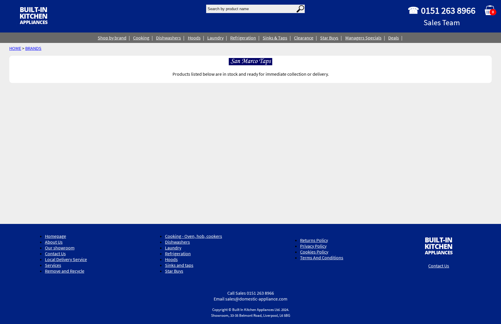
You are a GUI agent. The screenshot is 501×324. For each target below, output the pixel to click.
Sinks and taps (179, 265)
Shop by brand (112, 38)
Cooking (141, 38)
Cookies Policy (314, 252)
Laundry (215, 38)
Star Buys (329, 38)
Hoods (194, 38)
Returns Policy (314, 240)
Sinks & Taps (275, 38)
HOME (15, 48)
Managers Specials (363, 38)
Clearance (303, 38)
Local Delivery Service (66, 259)
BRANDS (33, 48)
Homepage (55, 236)
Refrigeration (243, 38)
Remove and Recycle (64, 271)
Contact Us (55, 253)
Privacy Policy (313, 246)
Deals (393, 38)
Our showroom (60, 248)
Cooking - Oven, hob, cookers (193, 236)
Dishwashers (168, 38)
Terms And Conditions (321, 257)
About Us (54, 242)
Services (53, 265)
